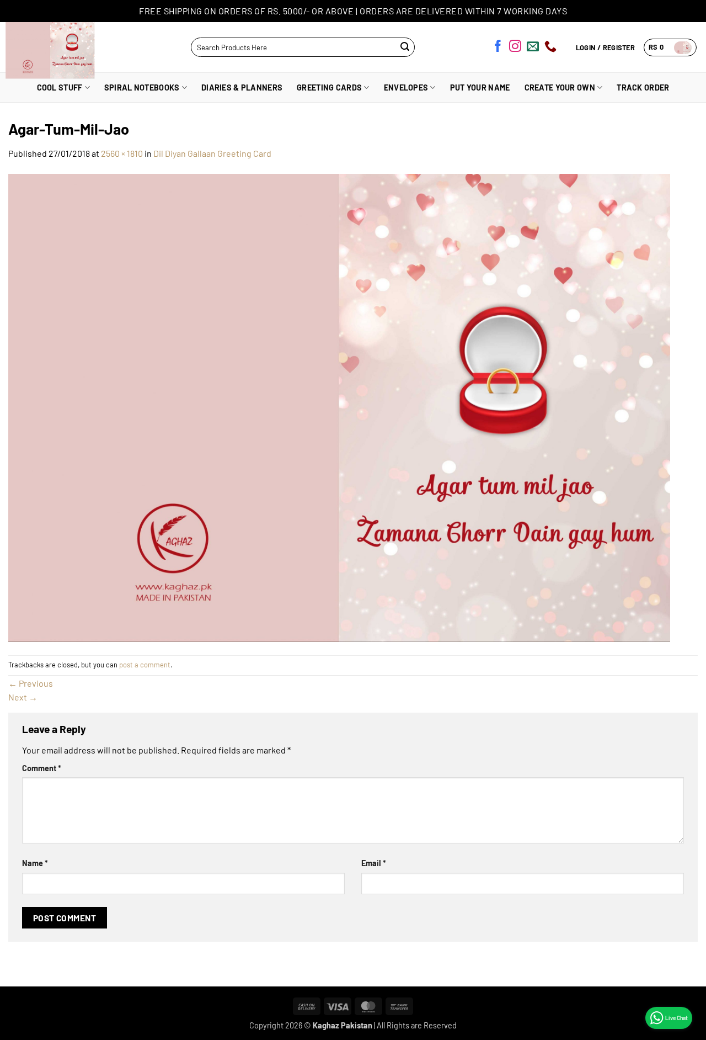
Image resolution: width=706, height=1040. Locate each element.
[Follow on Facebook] (498, 48)
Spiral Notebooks (142, 87)
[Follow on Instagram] (515, 48)
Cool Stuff (60, 87)
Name (35, 863)
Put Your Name (480, 87)
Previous (30, 683)
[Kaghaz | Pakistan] (54, 47)
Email (373, 863)
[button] (670, 47)
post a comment (144, 664)
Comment (41, 768)
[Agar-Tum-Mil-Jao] (339, 406)
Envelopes (406, 87)
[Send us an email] (533, 48)
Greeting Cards (329, 87)
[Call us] (550, 48)
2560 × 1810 (122, 153)
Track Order (643, 87)
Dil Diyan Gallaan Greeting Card (212, 153)
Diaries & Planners (241, 87)
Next (23, 697)
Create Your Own (560, 87)
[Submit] (405, 47)
